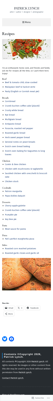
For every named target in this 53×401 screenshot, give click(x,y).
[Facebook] (11, 338)
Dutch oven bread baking (17, 146)
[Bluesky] (4, 338)
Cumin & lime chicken (15, 164)
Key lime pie (10, 219)
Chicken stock (11, 181)
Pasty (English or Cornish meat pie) (22, 91)
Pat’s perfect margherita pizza (19, 239)
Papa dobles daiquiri (15, 196)
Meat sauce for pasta (15, 229)
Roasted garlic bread (15, 133)
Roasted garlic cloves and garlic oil (22, 253)
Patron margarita (13, 191)
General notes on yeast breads (20, 142)
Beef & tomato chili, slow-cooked (21, 82)
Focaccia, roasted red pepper (19, 128)
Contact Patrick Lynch (12, 378)
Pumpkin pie (11, 214)
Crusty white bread (14, 110)
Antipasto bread (13, 124)
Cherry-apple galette (15, 205)
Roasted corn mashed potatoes (20, 248)
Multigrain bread (13, 119)
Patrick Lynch (26, 8)
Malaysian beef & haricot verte (20, 87)
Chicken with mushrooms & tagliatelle (24, 169)
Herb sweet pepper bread (17, 137)
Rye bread (10, 115)
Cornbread (10, 101)
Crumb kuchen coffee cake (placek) (22, 106)
